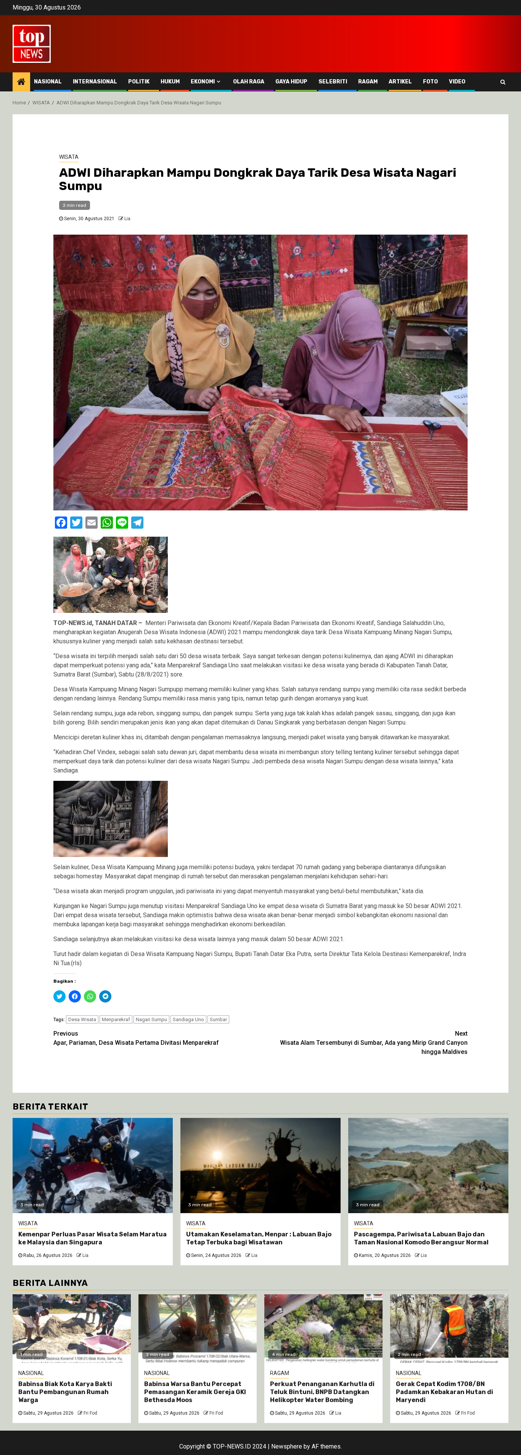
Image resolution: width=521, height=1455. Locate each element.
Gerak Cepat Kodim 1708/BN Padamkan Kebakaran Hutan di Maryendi (444, 1392)
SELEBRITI (332, 81)
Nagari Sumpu (151, 1019)
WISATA (69, 157)
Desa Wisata (82, 1019)
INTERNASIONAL (95, 81)
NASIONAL (48, 81)
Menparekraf (116, 1019)
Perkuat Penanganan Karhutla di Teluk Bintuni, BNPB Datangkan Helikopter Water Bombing (322, 1392)
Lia (127, 218)
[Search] (503, 82)
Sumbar (218, 1019)
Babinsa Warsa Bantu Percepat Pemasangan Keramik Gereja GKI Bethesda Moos (195, 1392)
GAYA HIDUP (291, 81)
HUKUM (170, 81)
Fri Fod (90, 1413)
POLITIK (139, 81)
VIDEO (457, 81)
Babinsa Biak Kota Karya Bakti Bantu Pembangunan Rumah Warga (65, 1392)
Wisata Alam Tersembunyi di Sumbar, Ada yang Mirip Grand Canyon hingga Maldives (374, 1042)
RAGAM (368, 81)
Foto (430, 81)
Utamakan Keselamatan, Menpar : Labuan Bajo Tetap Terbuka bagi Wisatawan (258, 1238)
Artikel (400, 81)
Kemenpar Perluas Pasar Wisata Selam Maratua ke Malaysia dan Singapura (92, 1238)
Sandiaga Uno (188, 1019)
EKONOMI (203, 81)
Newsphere (286, 1446)
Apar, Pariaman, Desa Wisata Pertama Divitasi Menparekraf (136, 1038)
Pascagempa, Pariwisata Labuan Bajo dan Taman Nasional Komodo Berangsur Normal (422, 1238)
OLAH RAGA (248, 81)
